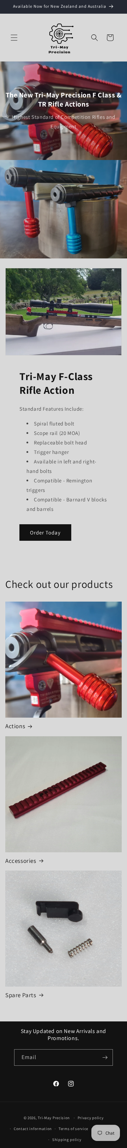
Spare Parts (20, 995)
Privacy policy (91, 1117)
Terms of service (73, 1128)
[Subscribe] (105, 1057)
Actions (15, 726)
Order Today (45, 532)
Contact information (33, 1128)
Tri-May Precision (54, 1117)
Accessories (20, 861)
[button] (14, 37)
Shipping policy (66, 1139)
